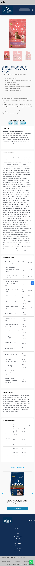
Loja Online (17, 538)
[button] (23, 2)
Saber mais (17, 508)
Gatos (17, 533)
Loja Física (17, 540)
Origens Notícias (17, 550)
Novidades (17, 548)
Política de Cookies (6, 561)
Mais (30, 3)
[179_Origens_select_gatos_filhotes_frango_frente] (17, 33)
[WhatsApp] (31, 562)
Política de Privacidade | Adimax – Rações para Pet (13, 557)
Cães (17, 531)
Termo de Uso (17, 561)
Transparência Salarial (28, 561)
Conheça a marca (18, 545)
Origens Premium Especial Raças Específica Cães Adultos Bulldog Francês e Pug (17, 502)
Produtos (17, 529)
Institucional (17, 543)
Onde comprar (17, 536)
